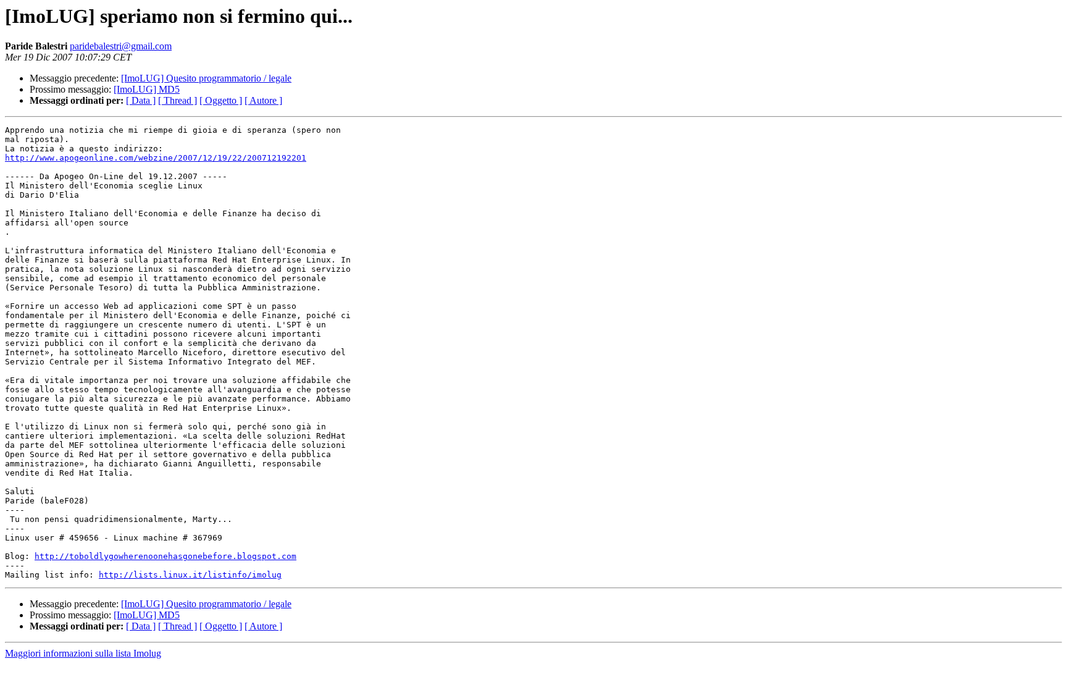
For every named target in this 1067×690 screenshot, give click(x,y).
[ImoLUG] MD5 (147, 89)
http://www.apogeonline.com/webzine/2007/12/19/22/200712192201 (155, 157)
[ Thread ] (177, 100)
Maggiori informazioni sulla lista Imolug (83, 653)
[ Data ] (141, 100)
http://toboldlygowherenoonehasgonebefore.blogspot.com (165, 556)
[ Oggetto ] (220, 100)
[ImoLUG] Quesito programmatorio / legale (206, 78)
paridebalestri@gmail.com (121, 46)
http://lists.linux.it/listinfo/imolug (190, 574)
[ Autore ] (263, 100)
